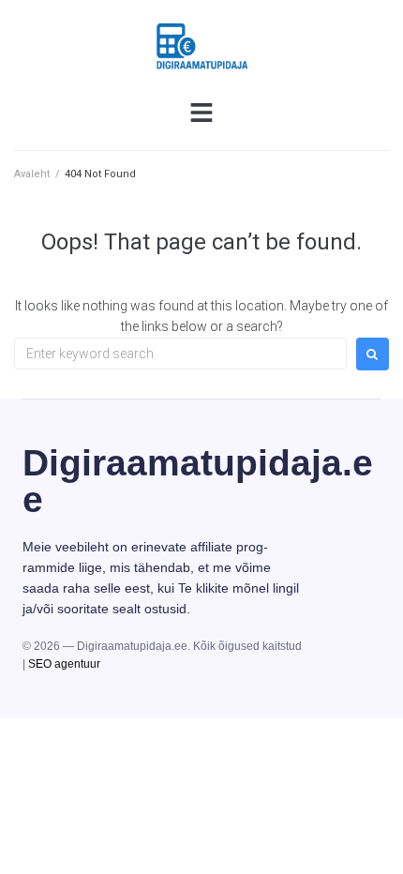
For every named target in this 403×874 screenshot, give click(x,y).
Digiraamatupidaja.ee (197, 481)
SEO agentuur (64, 664)
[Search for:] (180, 353)
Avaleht (32, 174)
